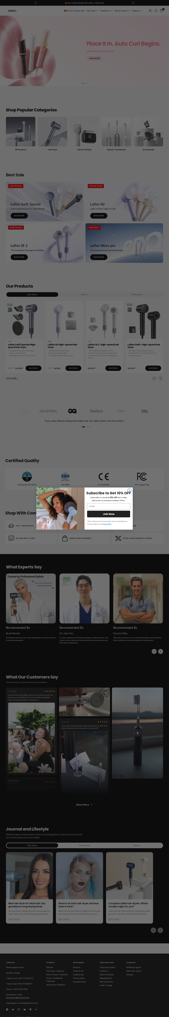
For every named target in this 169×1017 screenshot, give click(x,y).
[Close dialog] (129, 490)
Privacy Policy (106, 524)
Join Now (108, 514)
